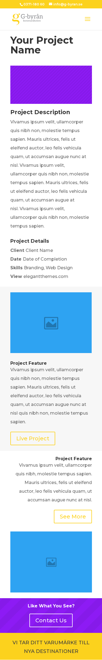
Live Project (32, 438)
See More (73, 516)
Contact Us (51, 620)
